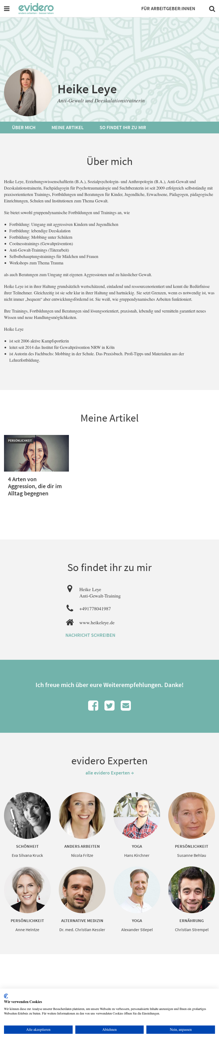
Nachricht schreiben (90, 635)
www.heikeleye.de (97, 622)
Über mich (24, 127)
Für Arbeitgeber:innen (168, 8)
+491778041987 (95, 608)
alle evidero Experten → (109, 773)
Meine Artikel (68, 127)
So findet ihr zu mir (123, 127)
